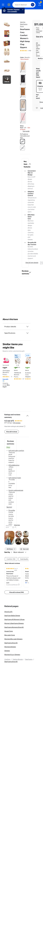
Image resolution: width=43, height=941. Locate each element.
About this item (10, 319)
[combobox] (24, 5)
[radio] (23, 67)
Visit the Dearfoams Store (23, 24)
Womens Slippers (10, 647)
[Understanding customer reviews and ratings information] (24, 426)
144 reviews (16, 423)
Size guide (26, 131)
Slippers (7, 651)
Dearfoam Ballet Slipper (12, 615)
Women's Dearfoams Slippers (14, 623)
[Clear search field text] (30, 5)
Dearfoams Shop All (11, 643)
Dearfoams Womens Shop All (14, 627)
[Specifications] (27, 333)
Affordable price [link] (13, 465)
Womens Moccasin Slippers (13, 639)
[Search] (32, 4)
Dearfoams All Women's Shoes (14, 619)
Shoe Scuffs (8, 612)
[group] (29, 50)
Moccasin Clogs (9, 635)
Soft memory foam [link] (14, 478)
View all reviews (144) (16, 592)
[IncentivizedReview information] (19, 584)
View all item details (31, 262)
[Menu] (3, 4)
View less (17, 525)
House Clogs (8, 631)
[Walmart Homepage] (9, 4)
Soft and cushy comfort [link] (16, 450)
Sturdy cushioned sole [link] (15, 490)
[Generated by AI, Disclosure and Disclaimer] (13, 527)
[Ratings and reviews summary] (27, 415)
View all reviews (11, 432)
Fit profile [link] (11, 510)
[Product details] (27, 326)
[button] (25, 136)
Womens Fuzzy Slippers (12, 654)
